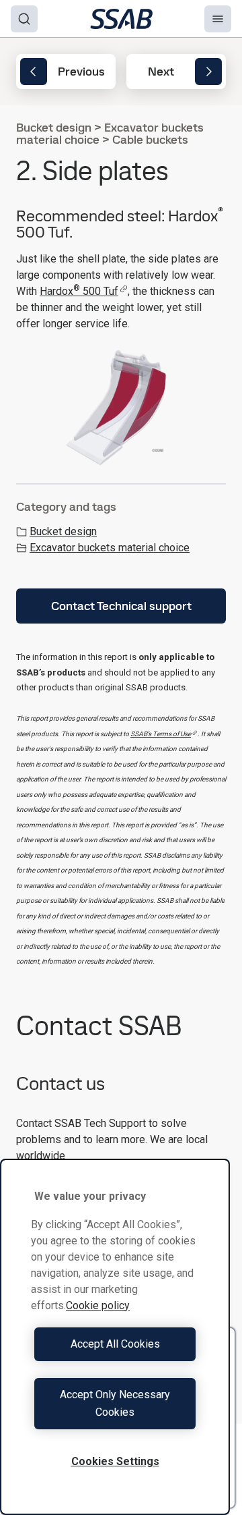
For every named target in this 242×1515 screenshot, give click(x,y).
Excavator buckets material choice (110, 547)
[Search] (24, 18)
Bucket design (63, 531)
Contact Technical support (121, 605)
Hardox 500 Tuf (79, 291)
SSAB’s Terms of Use (160, 734)
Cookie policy (98, 1305)
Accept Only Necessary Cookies (115, 1403)
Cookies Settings (115, 1461)
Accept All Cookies (115, 1344)
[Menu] (217, 18)
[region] (115, 1337)
